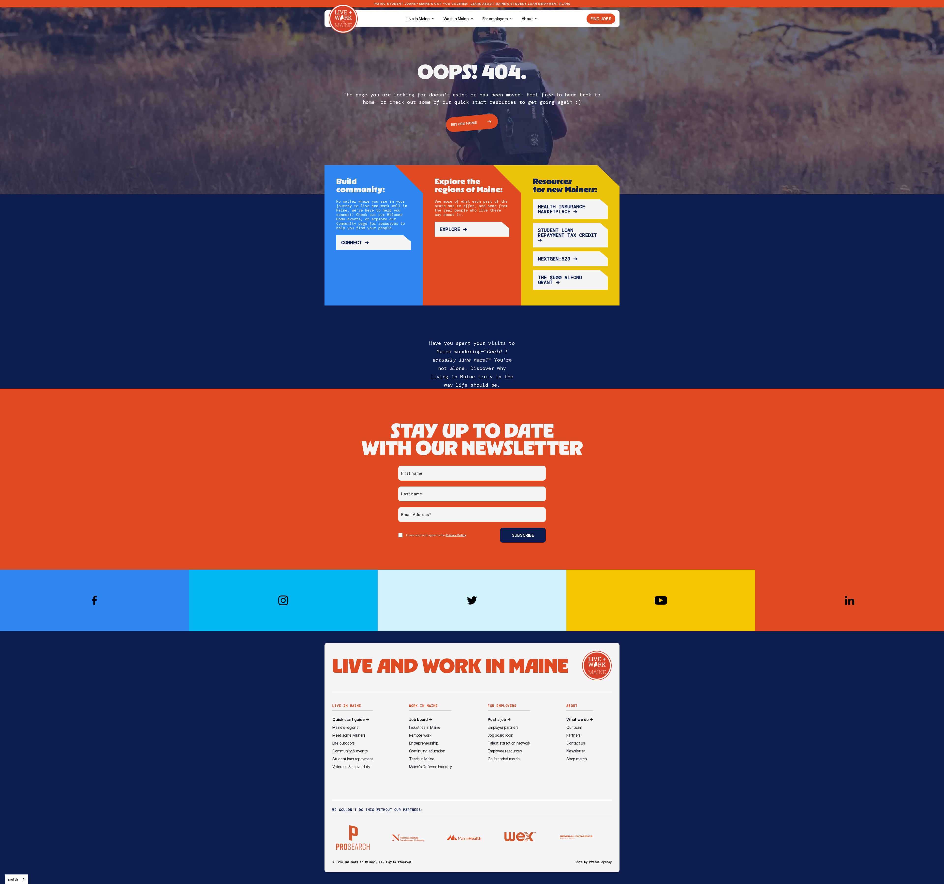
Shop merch (576, 759)
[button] (420, 19)
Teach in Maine (421, 759)
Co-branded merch (503, 759)
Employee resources (505, 751)
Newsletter (575, 751)
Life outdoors (343, 743)
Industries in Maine (424, 727)
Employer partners (503, 727)
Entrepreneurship (423, 743)
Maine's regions (345, 727)
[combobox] (16, 879)
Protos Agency (600, 862)
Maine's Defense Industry (430, 766)
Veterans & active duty (351, 766)
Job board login (500, 735)
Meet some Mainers (349, 735)
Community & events (350, 751)
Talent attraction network (509, 743)
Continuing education (427, 751)
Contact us (575, 743)
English (13, 879)
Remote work (420, 735)
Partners (573, 735)
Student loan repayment (352, 759)
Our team (574, 727)
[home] (343, 18)
